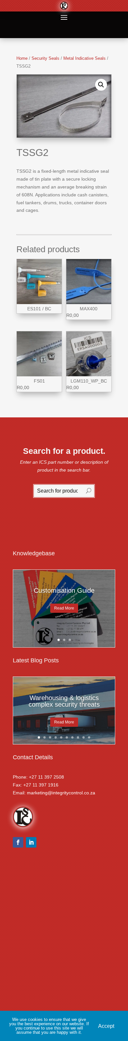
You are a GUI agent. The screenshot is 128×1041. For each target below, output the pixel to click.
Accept (106, 1026)
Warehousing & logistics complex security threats (64, 701)
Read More (64, 608)
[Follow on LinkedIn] (31, 842)
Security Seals (45, 58)
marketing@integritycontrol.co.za (61, 792)
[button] (101, 85)
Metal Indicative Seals (84, 58)
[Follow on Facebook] (18, 842)
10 (89, 737)
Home (22, 58)
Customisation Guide (64, 590)
